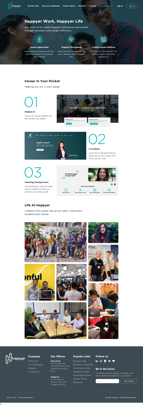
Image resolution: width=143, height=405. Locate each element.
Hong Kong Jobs (81, 368)
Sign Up (132, 6)
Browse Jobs (33, 6)
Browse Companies (83, 364)
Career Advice (69, 6)
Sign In (120, 6)
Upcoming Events (82, 375)
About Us (33, 361)
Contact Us (34, 372)
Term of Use (11, 397)
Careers (32, 368)
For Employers (105, 6)
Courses (92, 6)
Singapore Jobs (81, 372)
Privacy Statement (25, 397)
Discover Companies (51, 6)
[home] (14, 6)
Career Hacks (80, 379)
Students (82, 6)
